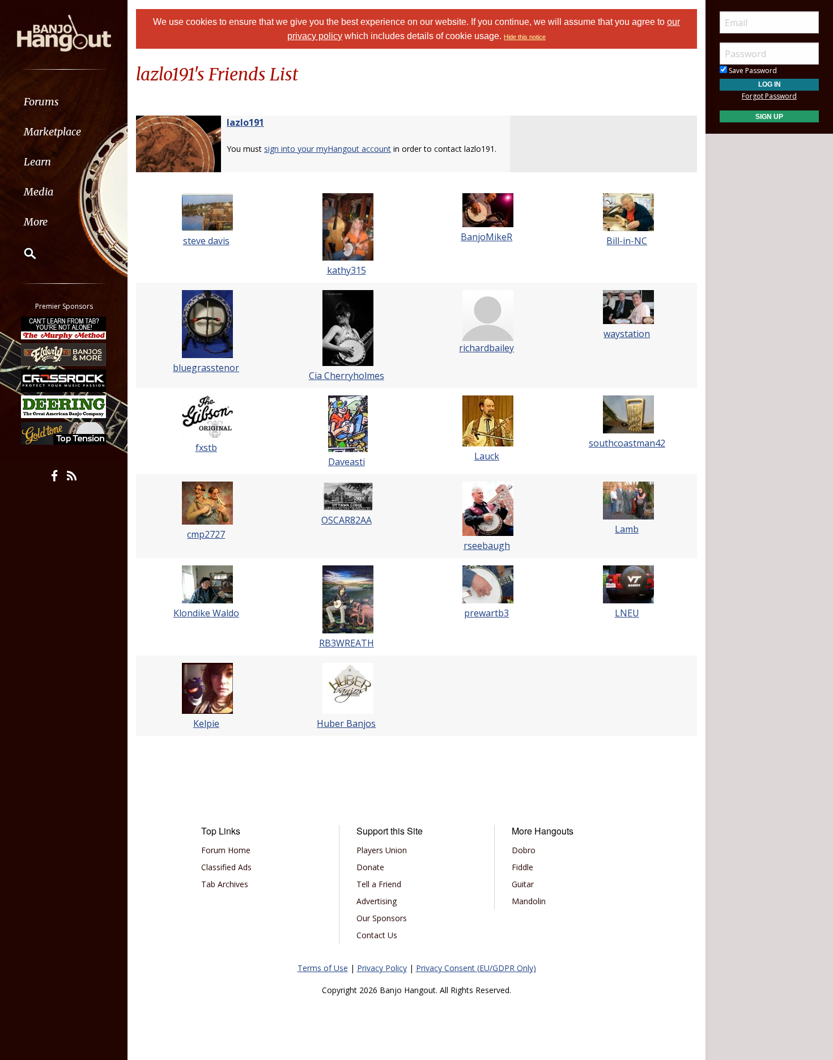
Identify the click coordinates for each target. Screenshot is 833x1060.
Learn (37, 161)
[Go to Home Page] (64, 32)
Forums (41, 101)
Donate (370, 867)
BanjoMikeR (486, 237)
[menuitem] (64, 102)
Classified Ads (226, 867)
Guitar (523, 884)
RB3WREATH (346, 643)
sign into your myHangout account (327, 148)
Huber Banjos (346, 723)
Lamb (627, 529)
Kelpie (206, 723)
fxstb (206, 447)
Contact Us (376, 935)
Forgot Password (769, 96)
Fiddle (522, 867)
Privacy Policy (382, 968)
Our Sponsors (381, 918)
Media (38, 191)
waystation (627, 333)
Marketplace (52, 131)
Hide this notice (525, 36)
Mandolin (529, 901)
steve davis (206, 241)
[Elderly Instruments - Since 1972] (64, 354)
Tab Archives (224, 884)
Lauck (486, 456)
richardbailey (486, 348)
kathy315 (346, 270)
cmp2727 (206, 534)
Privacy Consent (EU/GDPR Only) (476, 968)
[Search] (22, 253)
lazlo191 (245, 122)
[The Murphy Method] (64, 328)
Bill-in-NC (626, 241)
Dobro (524, 850)
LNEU (627, 613)
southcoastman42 (627, 443)
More (36, 221)
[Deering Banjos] (64, 407)
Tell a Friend (378, 884)
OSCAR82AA (346, 520)
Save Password (752, 70)
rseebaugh (487, 545)
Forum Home (225, 850)
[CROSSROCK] (64, 381)
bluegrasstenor (206, 367)
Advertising (376, 901)
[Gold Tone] (64, 433)
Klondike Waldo (206, 613)
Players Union (381, 850)
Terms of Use (323, 968)
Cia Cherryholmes (346, 375)
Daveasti (346, 461)
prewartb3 (486, 613)
